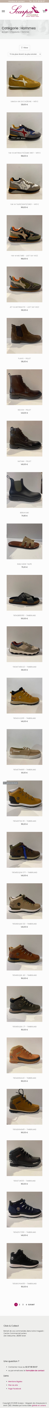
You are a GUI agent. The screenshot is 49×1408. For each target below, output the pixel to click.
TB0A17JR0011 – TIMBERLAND (24, 1181)
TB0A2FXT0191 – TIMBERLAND (24, 1232)
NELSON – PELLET (24, 410)
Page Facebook (14, 1388)
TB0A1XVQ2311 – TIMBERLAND (24, 718)
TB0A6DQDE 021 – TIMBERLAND (24, 924)
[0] (44, 11)
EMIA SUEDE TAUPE (24, 564)
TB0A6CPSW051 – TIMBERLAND (24, 1283)
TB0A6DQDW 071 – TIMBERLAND (24, 872)
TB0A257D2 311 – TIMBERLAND (24, 821)
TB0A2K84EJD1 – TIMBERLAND (24, 1078)
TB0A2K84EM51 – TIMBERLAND (24, 1129)
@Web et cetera (39, 1405)
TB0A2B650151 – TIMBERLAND (24, 615)
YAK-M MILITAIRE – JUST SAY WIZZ (24, 255)
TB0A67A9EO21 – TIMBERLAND (24, 667)
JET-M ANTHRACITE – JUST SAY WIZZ (24, 307)
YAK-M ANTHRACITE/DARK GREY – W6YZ (24, 153)
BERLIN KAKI (24, 512)
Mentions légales (15, 1381)
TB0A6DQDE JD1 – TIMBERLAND (24, 975)
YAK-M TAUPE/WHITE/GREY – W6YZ (24, 204)
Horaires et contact (16, 1)
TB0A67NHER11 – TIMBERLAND (24, 769)
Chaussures (15, 32)
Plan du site (13, 1385)
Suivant (31, 1304)
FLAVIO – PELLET (24, 358)
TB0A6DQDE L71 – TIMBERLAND (24, 1026)
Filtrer (26, 48)
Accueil (5, 32)
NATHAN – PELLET (24, 461)
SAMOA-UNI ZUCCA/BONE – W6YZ (24, 101)
